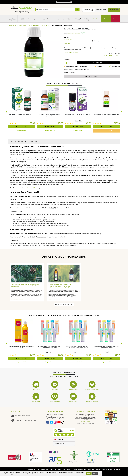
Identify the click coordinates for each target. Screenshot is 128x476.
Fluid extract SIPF (45, 25)
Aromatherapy (41, 19)
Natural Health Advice (64, 305)
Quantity (66, 59)
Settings (95, 473)
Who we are (104, 469)
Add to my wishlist (98, 41)
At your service (54, 389)
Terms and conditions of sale (79, 469)
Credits (98, 469)
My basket (112, 9)
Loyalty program (73, 401)
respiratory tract (68, 39)
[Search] (77, 9)
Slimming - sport (78, 19)
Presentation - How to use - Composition (23, 141)
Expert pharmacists (73, 389)
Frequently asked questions (92, 389)
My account (87, 9)
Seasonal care (69, 19)
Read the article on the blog (17, 299)
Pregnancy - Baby (87, 19)
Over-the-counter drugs (92, 401)
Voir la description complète (71, 52)
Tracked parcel (36, 389)
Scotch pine (67, 43)
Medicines (50, 19)
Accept (89, 473)
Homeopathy (31, 19)
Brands (106, 19)
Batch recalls (91, 469)
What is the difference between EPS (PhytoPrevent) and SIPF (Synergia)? (60, 286)
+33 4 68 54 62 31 (85, 421)
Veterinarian (96, 19)
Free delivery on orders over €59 (64, 2)
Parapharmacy (60, 19)
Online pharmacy (13, 25)
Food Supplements (13, 19)
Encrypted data (36, 401)
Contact (68, 469)
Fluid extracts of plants (33, 25)
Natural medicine (22, 19)
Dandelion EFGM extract (31, 188)
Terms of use (61, 469)
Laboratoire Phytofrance (74, 33)
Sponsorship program (54, 401)
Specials (115, 19)
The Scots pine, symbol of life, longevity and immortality (25, 286)
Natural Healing (22, 25)
